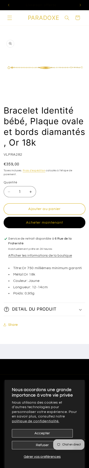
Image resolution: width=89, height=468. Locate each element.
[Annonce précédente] (9, 5)
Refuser (42, 445)
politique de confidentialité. (35, 421)
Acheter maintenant (44, 222)
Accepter (42, 433)
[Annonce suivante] (80, 5)
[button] (9, 18)
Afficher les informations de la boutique (40, 255)
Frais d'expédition (34, 170)
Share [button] (13, 324)
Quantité (10, 182)
